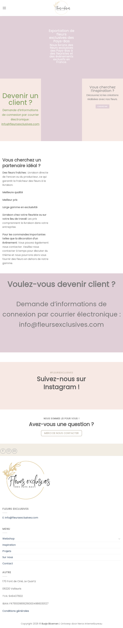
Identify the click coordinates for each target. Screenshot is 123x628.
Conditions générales (15, 611)
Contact (7, 563)
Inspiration (9, 545)
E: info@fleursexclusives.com (20, 517)
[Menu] (4, 8)
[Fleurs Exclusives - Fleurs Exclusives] (61, 8)
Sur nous (7, 557)
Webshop (8, 538)
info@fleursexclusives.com (20, 124)
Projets (6, 551)
